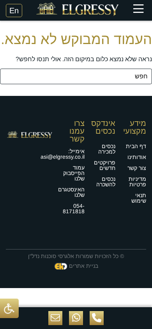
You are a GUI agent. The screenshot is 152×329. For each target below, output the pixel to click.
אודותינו (136, 157)
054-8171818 (74, 208)
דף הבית (136, 146)
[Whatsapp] (76, 318)
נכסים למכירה (106, 149)
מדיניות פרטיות (137, 181)
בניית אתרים (83, 266)
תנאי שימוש (138, 198)
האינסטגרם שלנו (71, 192)
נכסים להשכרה (105, 181)
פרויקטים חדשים (104, 165)
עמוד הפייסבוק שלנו (74, 173)
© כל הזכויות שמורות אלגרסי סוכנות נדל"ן (76, 256)
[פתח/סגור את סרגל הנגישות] (9, 308)
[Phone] (97, 318)
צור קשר (136, 168)
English (14, 10)
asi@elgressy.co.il (63, 157)
